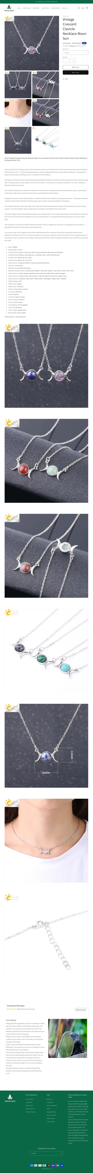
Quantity (65, 57)
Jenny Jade (48, 1168)
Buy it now (75, 72)
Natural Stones (30, 1109)
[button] (79, 8)
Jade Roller (29, 1102)
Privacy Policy (51, 1121)
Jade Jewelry (29, 1099)
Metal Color (66, 49)
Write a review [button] (80, 1009)
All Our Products (31, 1112)
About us (49, 1099)
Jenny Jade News (52, 1105)
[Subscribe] (61, 1153)
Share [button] (66, 79)
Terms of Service (51, 1115)
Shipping (72, 46)
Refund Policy (51, 1118)
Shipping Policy (51, 1112)
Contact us (50, 1102)
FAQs (48, 1109)
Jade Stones (29, 1105)
